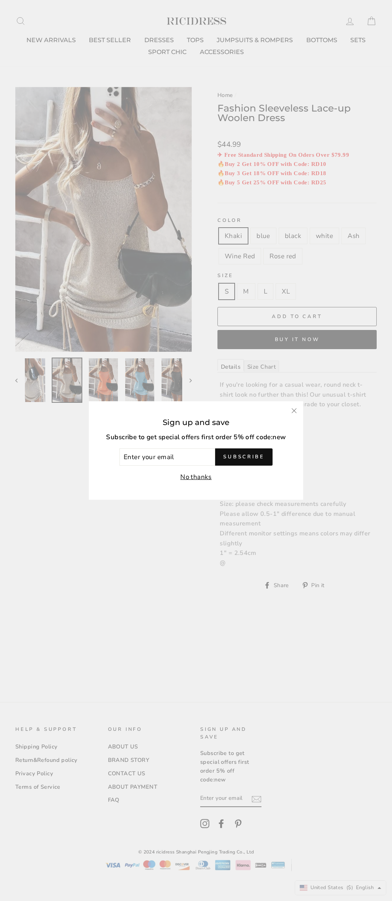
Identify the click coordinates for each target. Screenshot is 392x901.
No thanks (196, 477)
